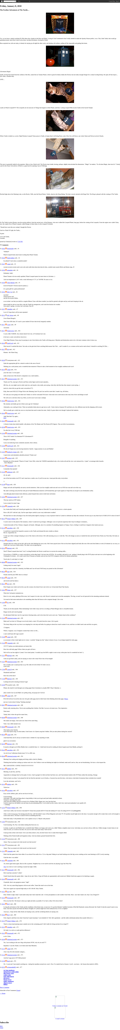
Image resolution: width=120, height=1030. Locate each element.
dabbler (9, 768)
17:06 (3, 669)
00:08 (3, 717)
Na (8, 602)
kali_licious (10, 315)
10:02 (3, 590)
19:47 (3, 264)
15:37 (3, 655)
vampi (8, 264)
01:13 (3, 540)
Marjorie (9, 548)
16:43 (3, 879)
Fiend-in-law (10, 331)
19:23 (3, 933)
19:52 (3, 292)
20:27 (3, 349)
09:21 (3, 584)
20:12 (3, 315)
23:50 (3, 506)
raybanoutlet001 (11, 967)
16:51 (3, 891)
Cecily (9, 324)
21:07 (3, 458)
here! (5, 418)
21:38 (3, 484)
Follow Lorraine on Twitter (60, 1006)
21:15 (3, 949)
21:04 (3, 433)
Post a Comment (4, 987)
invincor (9, 458)
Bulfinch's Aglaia (12, 452)
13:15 (3, 851)
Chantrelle (10, 506)
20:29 (3, 360)
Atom (18, 990)
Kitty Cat (9, 292)
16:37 (3, 870)
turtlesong (9, 472)
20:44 (3, 413)
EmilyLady (10, 343)
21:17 (3, 466)
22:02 (3, 497)
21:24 (3, 955)
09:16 (3, 578)
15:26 (3, 618)
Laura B (9, 669)
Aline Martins (11, 282)
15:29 (3, 643)
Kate (8, 484)
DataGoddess (10, 258)
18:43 (3, 915)
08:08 (3, 562)
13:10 (3, 839)
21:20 (3, 472)
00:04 (3, 696)
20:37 (3, 379)
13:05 (3, 822)
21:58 (3, 961)
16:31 (3, 860)
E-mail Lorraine (60, 1018)
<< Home (2, 993)
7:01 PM (20, 241)
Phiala (8, 590)
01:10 (3, 528)
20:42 (3, 401)
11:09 (3, 602)
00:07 (3, 705)
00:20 (3, 734)
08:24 (3, 571)
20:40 (3, 939)
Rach (8, 961)
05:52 (3, 548)
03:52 (3, 967)
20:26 (3, 343)
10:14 (3, 784)
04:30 (3, 744)
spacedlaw (10, 528)
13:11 (3, 845)
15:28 (3, 637)
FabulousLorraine (12, 379)
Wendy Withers (11, 519)
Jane (8, 571)
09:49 (3, 756)
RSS (1, 1026)
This (5, 867)
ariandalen (10, 270)
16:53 (3, 898)
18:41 (3, 904)
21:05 (3, 452)
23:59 (3, 685)
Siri (8, 349)
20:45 (3, 421)
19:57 (3, 309)
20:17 (3, 324)
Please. (66, 699)
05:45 (3, 750)
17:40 (3, 679)
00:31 (3, 519)
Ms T (8, 904)
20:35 (3, 369)
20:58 (3, 427)
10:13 (3, 768)
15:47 (3, 662)
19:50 (3, 270)
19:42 (3, 248)
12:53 (3, 807)
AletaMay (10, 309)
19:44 (3, 258)
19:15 (3, 921)
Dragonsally (10, 248)
